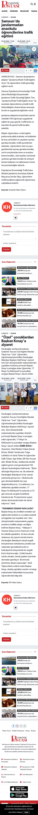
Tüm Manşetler (27, 774)
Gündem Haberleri (24, 299)
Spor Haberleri (23, 278)
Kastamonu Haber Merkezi (24, 205)
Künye (28, 731)
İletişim (33, 731)
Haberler (4, 17)
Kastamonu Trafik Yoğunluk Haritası (27, 768)
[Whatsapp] (24, 726)
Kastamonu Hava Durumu (27, 761)
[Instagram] (21, 726)
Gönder (6, 249)
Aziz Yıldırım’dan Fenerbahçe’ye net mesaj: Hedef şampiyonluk (26, 282)
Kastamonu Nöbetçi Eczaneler (9, 761)
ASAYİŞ (4, 11)
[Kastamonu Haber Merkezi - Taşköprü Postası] (10, 4)
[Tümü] (35, 262)
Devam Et (16, 214)
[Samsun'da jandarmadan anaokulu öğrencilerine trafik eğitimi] (19, 56)
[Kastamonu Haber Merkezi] (7, 207)
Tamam (26, 812)
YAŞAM (34, 11)
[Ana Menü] (35, 4)
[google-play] (19, 795)
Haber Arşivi (6, 731)
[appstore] (19, 789)
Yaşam (13, 17)
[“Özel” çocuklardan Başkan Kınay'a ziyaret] (19, 393)
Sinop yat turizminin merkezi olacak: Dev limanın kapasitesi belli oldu (25, 272)
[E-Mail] (15, 218)
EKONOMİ (24, 11)
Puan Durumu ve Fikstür (8, 776)
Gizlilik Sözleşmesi (18, 731)
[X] (17, 726)
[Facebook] (13, 726)
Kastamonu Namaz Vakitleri (9, 768)
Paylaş (6, 70)
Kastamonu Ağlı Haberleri (27, 267)
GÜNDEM (14, 11)
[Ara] (32, 4)
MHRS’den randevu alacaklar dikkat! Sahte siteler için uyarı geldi (26, 304)
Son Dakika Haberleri (11, 782)
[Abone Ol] (35, 71)
